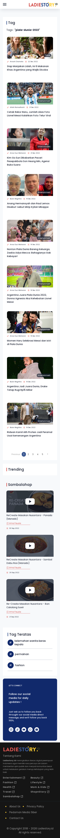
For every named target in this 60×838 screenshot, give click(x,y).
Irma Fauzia (15, 523)
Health (7, 787)
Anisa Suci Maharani (18, 153)
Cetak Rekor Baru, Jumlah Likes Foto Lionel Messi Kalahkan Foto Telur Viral (29, 113)
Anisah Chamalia (16, 61)
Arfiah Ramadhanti (17, 107)
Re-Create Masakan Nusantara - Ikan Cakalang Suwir (28, 605)
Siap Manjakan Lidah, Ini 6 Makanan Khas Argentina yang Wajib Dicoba (28, 68)
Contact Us (16, 818)
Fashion (8, 782)
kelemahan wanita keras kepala (30, 642)
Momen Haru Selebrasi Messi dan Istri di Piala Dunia (29, 342)
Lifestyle (36, 782)
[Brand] (43, 4)
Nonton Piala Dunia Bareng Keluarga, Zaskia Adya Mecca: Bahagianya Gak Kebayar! (29, 253)
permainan (22, 654)
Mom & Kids (38, 787)
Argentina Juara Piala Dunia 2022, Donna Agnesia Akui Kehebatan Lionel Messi (29, 298)
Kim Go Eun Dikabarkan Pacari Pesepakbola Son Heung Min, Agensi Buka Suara (28, 161)
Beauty (35, 777)
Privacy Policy (35, 806)
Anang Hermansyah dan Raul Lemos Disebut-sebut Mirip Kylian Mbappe (28, 205)
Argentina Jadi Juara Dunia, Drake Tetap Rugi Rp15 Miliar (27, 388)
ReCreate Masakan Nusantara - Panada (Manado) (29, 517)
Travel (47, 55)
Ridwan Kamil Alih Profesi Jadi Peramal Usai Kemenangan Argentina (29, 433)
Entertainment (44, 101)
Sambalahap (11, 796)
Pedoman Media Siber (23, 812)
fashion (19, 665)
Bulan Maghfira (16, 199)
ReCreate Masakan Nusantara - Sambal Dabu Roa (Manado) (29, 561)
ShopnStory (38, 791)
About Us (14, 806)
